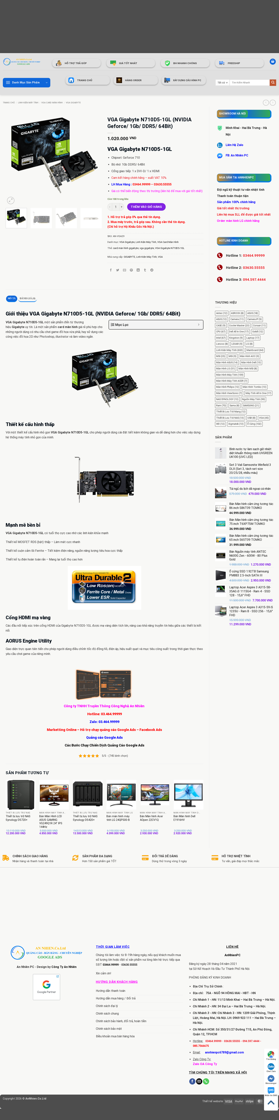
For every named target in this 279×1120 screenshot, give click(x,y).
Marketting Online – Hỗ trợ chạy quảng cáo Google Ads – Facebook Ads (104, 730)
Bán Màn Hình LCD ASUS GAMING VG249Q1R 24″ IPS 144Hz (50, 822)
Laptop (252, 337)
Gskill (257, 331)
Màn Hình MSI (248, 368)
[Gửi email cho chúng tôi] (199, 1081)
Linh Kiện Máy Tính (28, 102)
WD (220, 423)
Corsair (259, 325)
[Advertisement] (114, 26)
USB (251, 417)
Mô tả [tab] (12, 298)
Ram (221, 405)
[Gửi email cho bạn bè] (124, 270)
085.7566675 (201, 1046)
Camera (237, 319)
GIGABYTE (129, 256)
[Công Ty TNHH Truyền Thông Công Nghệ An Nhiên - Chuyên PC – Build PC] (22, 62)
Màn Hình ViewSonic (229, 393)
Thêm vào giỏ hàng (146, 207)
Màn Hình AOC (249, 356)
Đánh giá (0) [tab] (27, 298)
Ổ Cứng (254, 423)
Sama (234, 405)
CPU (220, 331)
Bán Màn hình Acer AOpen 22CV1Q (151, 818)
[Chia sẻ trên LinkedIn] (138, 270)
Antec (221, 313)
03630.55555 (163, 184)
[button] (273, 62)
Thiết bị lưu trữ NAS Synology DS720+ (18, 818)
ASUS (252, 313)
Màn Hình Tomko (254, 386)
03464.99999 (141, 184)
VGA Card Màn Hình (52, 102)
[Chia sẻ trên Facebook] (111, 270)
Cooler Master (239, 325)
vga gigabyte (147, 248)
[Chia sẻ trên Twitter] (117, 270)
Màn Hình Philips (227, 386)
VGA (264, 417)
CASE (220, 325)
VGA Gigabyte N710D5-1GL (169, 248)
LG (249, 343)
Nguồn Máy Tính (253, 399)
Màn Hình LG (225, 368)
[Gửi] (273, 82)
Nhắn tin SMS (271, 1095)
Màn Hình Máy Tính (229, 374)
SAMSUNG (251, 405)
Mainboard (255, 350)
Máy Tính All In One (258, 393)
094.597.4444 (251, 1041)
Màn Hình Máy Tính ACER (231, 380)
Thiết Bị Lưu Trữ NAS (230, 417)
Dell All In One (239, 331)
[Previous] (12, 157)
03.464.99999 (111, 714)
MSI (220, 356)
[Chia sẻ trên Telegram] (152, 270)
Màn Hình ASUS (227, 362)
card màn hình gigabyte (126, 248)
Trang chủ (9, 102)
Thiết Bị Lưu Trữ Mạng (231, 411)
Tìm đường (271, 1059)
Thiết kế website (212, 1101)
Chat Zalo (271, 1071)
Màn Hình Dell (251, 362)
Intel (221, 337)
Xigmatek (236, 423)
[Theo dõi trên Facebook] (192, 1081)
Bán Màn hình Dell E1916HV (184, 818)
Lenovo (222, 343)
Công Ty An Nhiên (63, 967)
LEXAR (237, 343)
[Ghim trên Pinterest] (131, 270)
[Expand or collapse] (198, 324)
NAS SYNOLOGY (227, 399)
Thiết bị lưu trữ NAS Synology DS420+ (85, 818)
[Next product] (266, 103)
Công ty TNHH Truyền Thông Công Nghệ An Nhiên (104, 706)
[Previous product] (273, 103)
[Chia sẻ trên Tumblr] (145, 270)
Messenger (271, 1083)
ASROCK (237, 313)
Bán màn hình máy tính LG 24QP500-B (118, 818)
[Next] (94, 157)
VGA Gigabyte (73, 102)
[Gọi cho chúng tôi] (206, 1081)
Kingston (236, 337)
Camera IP (254, 319)
